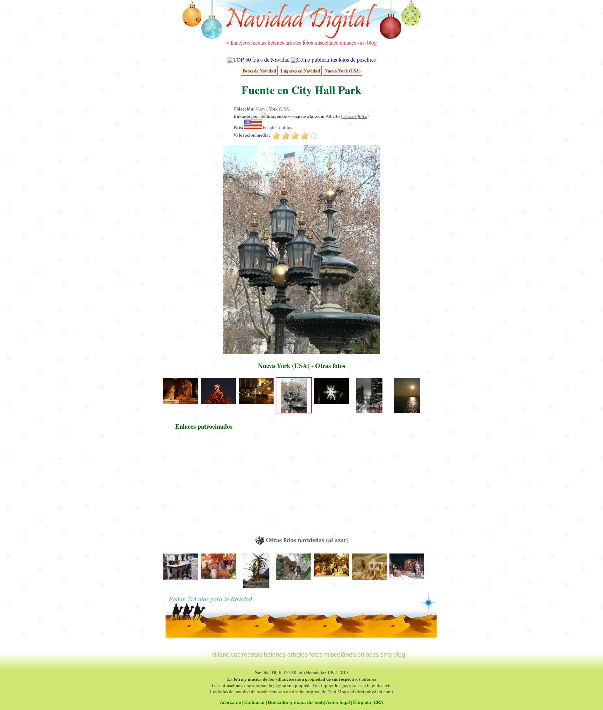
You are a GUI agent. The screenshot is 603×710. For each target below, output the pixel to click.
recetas (258, 42)
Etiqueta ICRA (368, 702)
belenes (276, 42)
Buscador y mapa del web (296, 702)
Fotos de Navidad (259, 70)
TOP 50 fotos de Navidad (261, 59)
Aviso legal (338, 702)
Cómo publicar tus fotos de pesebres (336, 59)
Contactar (254, 702)
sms (361, 42)
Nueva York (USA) (342, 70)
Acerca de (230, 702)
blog (372, 42)
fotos (308, 42)
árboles (293, 42)
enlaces (348, 42)
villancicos (238, 42)
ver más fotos (354, 116)
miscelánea (326, 42)
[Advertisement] (203, 486)
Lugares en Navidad (300, 70)
